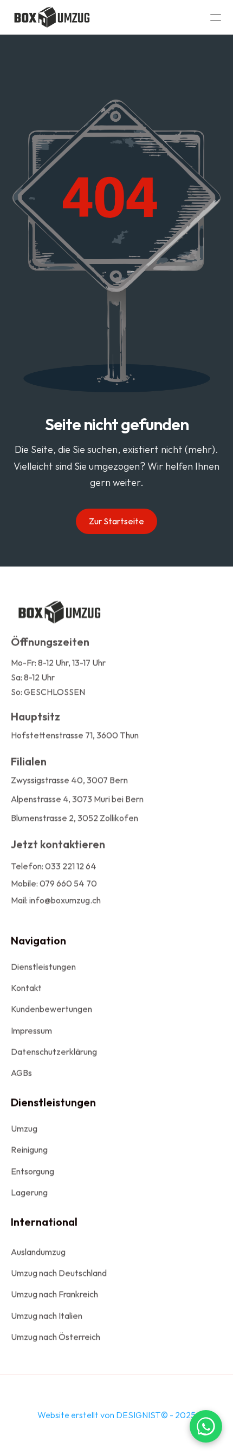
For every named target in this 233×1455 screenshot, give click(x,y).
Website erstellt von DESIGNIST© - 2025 (116, 1415)
